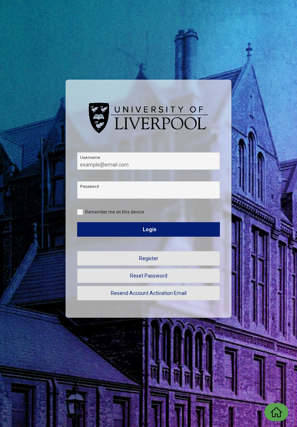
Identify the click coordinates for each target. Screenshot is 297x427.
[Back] (276, 412)
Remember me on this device (114, 212)
